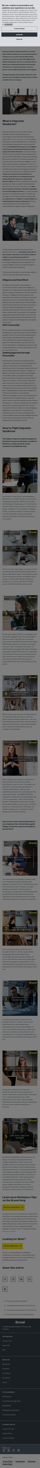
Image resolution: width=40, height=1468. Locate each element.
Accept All (19, 34)
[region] (20, 23)
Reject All (19, 39)
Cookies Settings (19, 28)
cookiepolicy (8, 24)
